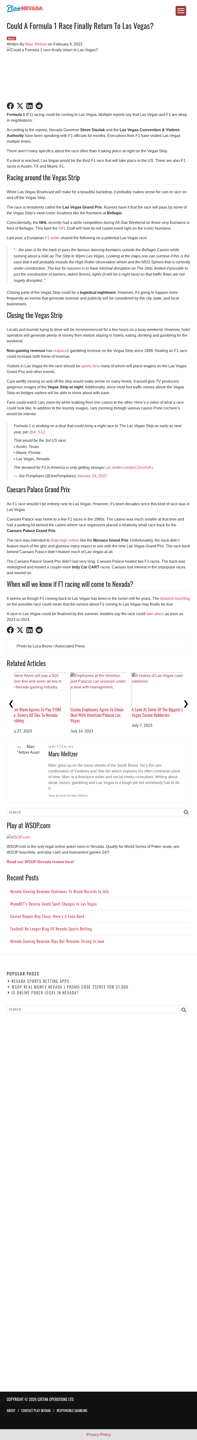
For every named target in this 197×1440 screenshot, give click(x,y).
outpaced (61, 351)
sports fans (90, 366)
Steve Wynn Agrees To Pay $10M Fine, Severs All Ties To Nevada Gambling (165, 715)
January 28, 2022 (92, 476)
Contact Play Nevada (36, 1410)
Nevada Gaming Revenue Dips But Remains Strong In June (104, 712)
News (11, 38)
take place (155, 614)
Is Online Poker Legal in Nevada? (45, 993)
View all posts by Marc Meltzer (68, 795)
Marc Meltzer (36, 44)
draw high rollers (65, 540)
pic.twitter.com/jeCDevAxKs (129, 467)
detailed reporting (175, 598)
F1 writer (52, 238)
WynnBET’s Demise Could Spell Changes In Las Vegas (40, 712)
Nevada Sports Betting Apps (40, 981)
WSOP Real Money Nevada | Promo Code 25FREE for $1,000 (70, 987)
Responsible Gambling (72, 1410)
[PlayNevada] (98, 8)
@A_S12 (37, 432)
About (11, 1410)
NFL (62, 228)
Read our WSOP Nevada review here (40, 862)
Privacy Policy (98, 1435)
